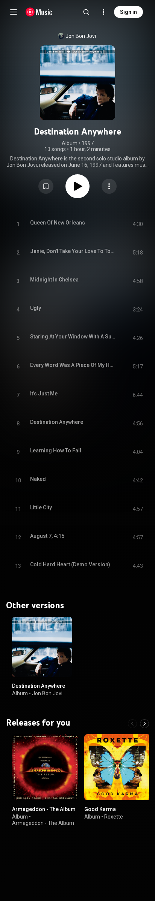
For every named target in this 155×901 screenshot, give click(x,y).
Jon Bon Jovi (80, 36)
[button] (45, 186)
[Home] (39, 11)
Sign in (128, 12)
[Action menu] (109, 186)
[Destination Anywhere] (42, 647)
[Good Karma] (117, 767)
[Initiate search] (86, 12)
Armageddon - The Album (44, 809)
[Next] (144, 723)
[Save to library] (45, 186)
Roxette (113, 817)
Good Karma (100, 809)
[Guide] (13, 11)
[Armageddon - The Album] (45, 767)
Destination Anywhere (38, 686)
